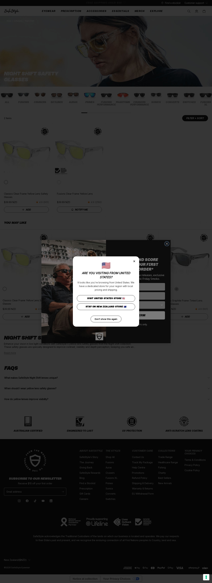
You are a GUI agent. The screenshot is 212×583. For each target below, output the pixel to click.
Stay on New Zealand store (106, 306)
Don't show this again (106, 319)
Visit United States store (106, 298)
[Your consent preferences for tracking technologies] (206, 577)
